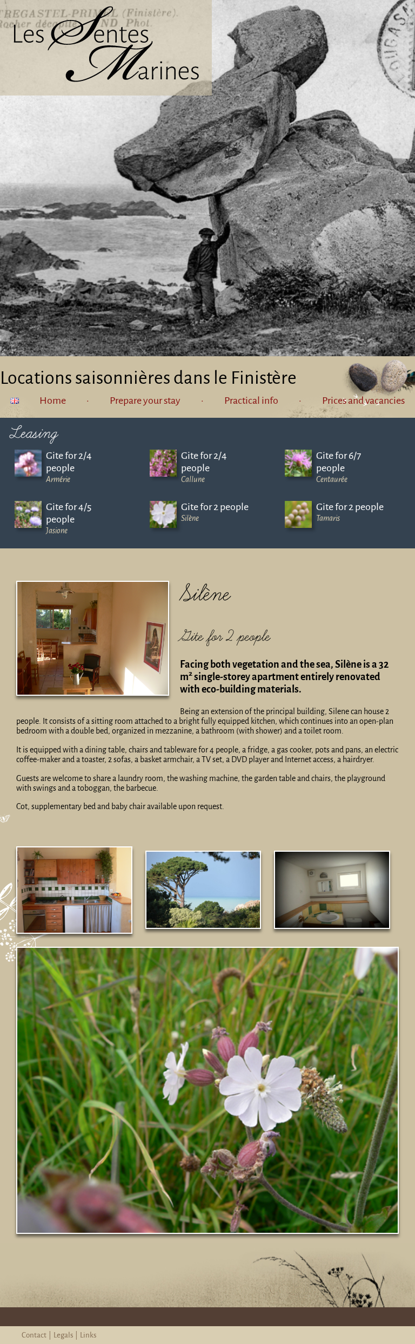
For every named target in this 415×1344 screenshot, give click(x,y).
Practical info (251, 400)
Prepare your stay (145, 400)
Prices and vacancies (363, 400)
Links (88, 1335)
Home (52, 400)
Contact (34, 1335)
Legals (63, 1335)
